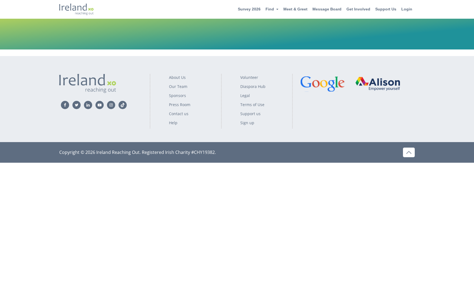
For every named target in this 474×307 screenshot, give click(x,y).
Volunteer (249, 77)
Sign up (247, 122)
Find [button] (270, 9)
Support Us (385, 9)
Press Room (179, 104)
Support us (250, 113)
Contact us (178, 113)
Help (173, 122)
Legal (245, 95)
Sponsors (177, 95)
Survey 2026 (249, 9)
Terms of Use (252, 104)
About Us (177, 77)
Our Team (178, 86)
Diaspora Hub (253, 86)
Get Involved (358, 9)
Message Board (327, 9)
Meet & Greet (295, 9)
